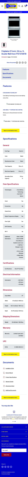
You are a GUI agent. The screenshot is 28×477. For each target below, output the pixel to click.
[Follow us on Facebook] (2, 467)
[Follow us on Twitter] (5, 467)
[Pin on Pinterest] (20, 62)
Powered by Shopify (5, 473)
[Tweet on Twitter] (23, 62)
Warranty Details (9, 381)
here (13, 418)
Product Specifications (11, 377)
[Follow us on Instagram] (8, 467)
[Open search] (19, 6)
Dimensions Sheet (9, 386)
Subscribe (6, 454)
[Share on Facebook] (17, 62)
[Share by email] (25, 62)
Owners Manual (9, 372)
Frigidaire (4, 57)
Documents (7, 77)
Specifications (8, 73)
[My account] (22, 6)
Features (6, 69)
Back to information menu (10, 130)
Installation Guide (9, 368)
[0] (25, 6)
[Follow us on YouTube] (11, 467)
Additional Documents (10, 390)
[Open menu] (2, 6)
